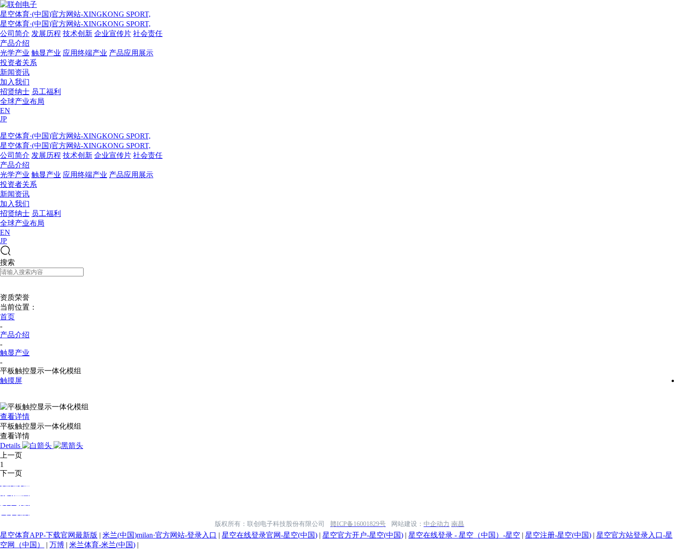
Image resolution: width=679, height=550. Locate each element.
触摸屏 (11, 380)
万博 (56, 545)
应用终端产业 (85, 53)
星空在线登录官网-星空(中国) (269, 535)
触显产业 (46, 53)
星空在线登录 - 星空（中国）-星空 (464, 535)
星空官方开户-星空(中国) (362, 535)
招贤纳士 (15, 92)
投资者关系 (18, 62)
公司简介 (15, 33)
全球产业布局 (22, 101)
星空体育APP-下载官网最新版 (48, 535)
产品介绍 (15, 43)
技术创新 (77, 33)
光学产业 (15, 53)
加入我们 (15, 82)
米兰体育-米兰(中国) (102, 545)
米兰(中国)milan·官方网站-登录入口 (160, 535)
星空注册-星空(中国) (558, 535)
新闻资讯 (15, 72)
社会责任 (148, 33)
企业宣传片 (112, 33)
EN (5, 110)
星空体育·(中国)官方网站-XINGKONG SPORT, (75, 14)
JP (3, 119)
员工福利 (46, 92)
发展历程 (46, 33)
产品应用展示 (131, 53)
